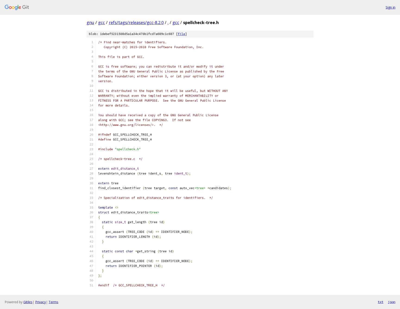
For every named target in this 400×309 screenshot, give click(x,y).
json (391, 302)
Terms (53, 302)
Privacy (40, 302)
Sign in (390, 7)
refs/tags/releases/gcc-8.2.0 (136, 22)
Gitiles (27, 302)
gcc (101, 22)
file (181, 34)
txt (380, 302)
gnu (90, 22)
